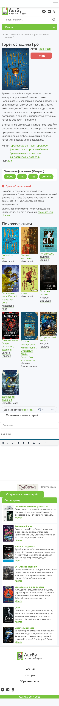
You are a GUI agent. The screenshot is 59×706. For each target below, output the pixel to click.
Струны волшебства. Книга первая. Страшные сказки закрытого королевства (29, 351)
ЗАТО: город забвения (26, 566)
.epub (9, 176)
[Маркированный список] (34, 443)
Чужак (24, 293)
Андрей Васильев (45, 299)
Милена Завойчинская (29, 365)
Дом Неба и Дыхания (8, 398)
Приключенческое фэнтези (25, 153)
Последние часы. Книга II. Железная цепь (9, 298)
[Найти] (54, 20)
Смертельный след (24, 627)
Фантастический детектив (24, 157)
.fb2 (22, 176)
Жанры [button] (8, 27)
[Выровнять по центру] (23, 443)
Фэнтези (14, 34)
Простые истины (45, 293)
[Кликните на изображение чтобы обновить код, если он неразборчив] (27, 487)
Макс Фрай (45, 48)
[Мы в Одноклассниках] (54, 11)
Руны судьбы (47, 253)
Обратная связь (29, 681)
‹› (19, 517)
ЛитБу (5, 34)
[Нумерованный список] (39, 443)
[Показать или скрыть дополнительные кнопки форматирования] (45, 443)
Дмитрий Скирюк (45, 258)
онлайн (46, 176)
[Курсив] (8, 443)
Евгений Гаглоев (6, 354)
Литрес (18, 197)
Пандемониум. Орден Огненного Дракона (10, 345)
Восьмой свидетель (25, 546)
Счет (17, 607)
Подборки (29, 675)
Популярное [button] (12, 500)
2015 (10, 160)
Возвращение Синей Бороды (29, 586)
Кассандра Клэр (8, 307)
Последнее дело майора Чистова (31, 506)
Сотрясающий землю (48, 339)
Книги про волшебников (34, 149)
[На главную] (14, 11)
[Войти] (4, 4)
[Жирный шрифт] (3, 443)
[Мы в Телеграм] (43, 11)
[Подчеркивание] (12, 443)
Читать (41, 55)
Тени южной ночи (24, 526)
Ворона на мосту (7, 256)
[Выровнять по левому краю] (18, 443)
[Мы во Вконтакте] (49, 11)
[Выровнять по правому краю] (28, 443)
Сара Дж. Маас (10, 403)
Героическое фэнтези (31, 34)
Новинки (30, 669)
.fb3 (33, 176)
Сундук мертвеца (26, 256)
